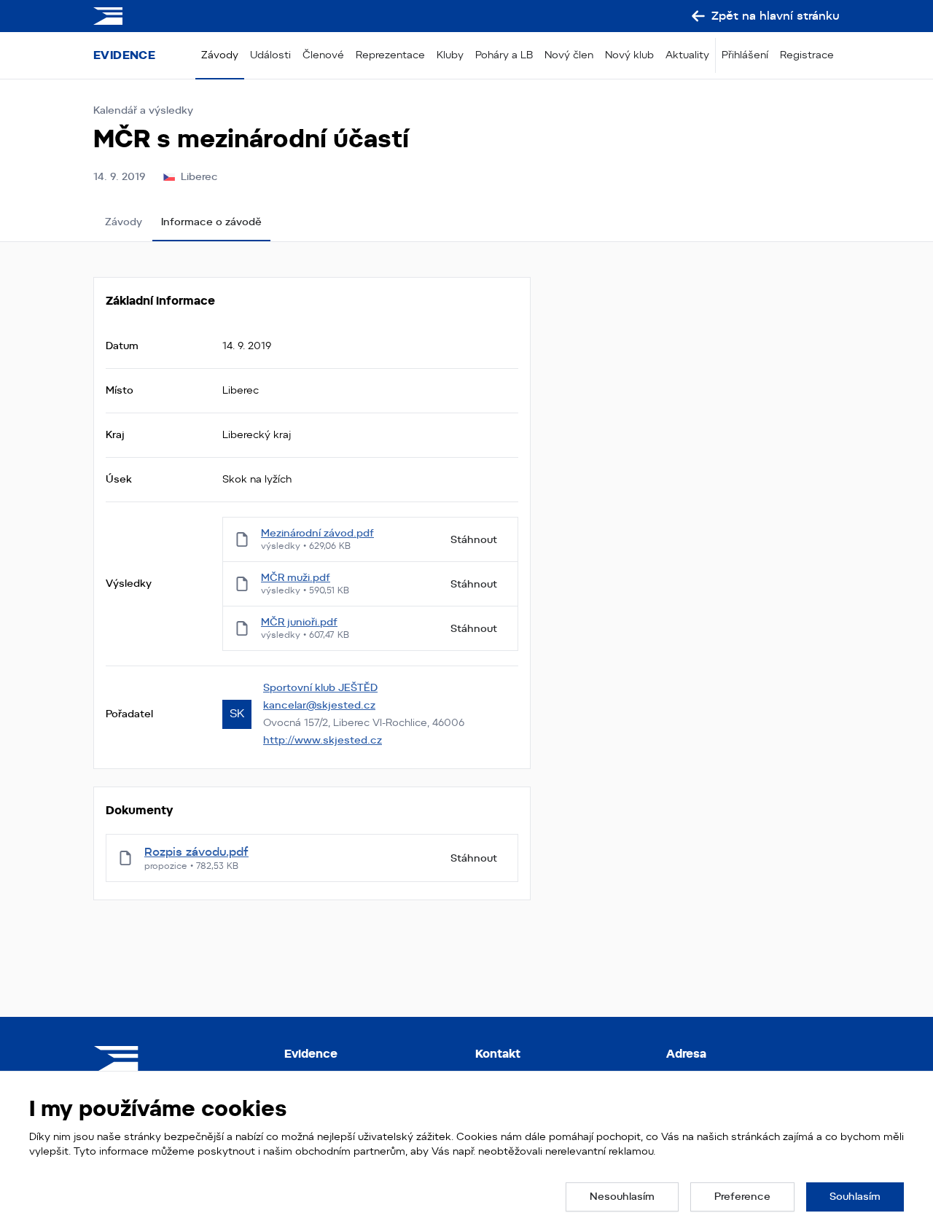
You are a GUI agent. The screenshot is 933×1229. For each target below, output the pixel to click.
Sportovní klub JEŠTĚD (320, 687)
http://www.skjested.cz (322, 740)
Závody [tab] (123, 221)
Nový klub (629, 55)
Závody (219, 55)
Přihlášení (745, 55)
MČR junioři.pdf (299, 622)
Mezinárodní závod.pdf (317, 533)
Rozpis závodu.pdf (196, 852)
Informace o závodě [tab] (211, 221)
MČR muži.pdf (295, 577)
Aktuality (687, 55)
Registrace (807, 55)
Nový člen (568, 55)
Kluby (450, 55)
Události (270, 55)
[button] (622, 1197)
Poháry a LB (504, 55)
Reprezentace (390, 55)
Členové (323, 55)
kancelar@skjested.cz (319, 705)
